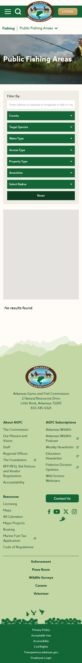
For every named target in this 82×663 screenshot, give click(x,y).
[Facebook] (49, 511)
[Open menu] (8, 11)
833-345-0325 (41, 408)
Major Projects (14, 523)
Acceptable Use (41, 635)
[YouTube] (57, 511)
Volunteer (41, 593)
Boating (9, 529)
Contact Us (62, 498)
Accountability (13, 482)
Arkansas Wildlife (58, 429)
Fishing (8, 28)
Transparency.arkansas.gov (41, 652)
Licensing (10, 504)
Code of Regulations (18, 547)
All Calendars (13, 516)
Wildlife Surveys (41, 577)
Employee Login (41, 658)
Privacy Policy (41, 630)
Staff (6, 447)
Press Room (41, 569)
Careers (41, 585)
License (67, 11)
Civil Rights (41, 646)
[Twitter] (66, 511)
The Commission (15, 429)
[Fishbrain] (62, 519)
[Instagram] (74, 511)
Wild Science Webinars (55, 478)
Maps (7, 510)
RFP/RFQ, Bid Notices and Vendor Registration (19, 471)
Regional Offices (15, 453)
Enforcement (41, 561)
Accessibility (41, 641)
